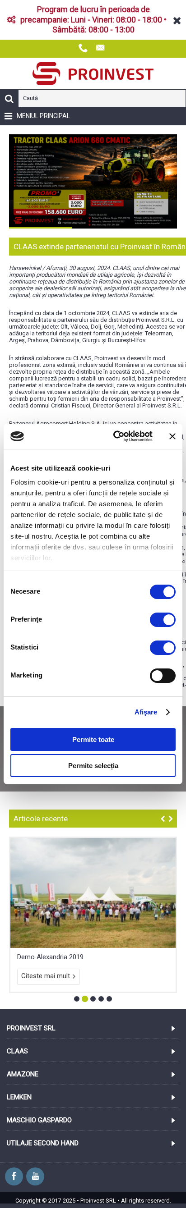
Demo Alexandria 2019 (50, 1014)
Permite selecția (93, 765)
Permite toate (93, 739)
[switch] (163, 620)
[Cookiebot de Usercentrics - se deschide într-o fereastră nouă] (115, 436)
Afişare (146, 712)
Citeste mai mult (45, 1033)
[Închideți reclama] (172, 436)
